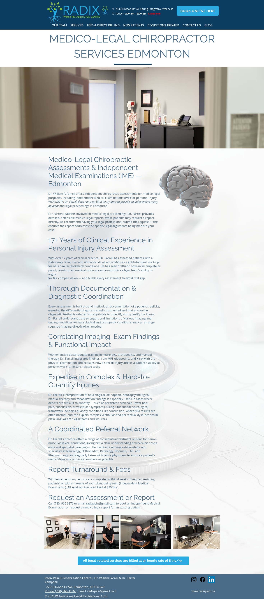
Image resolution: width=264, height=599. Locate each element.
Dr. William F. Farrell (61, 194)
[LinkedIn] (211, 579)
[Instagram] (193, 579)
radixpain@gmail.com (100, 503)
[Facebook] (202, 579)
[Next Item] (214, 532)
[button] (59, 25)
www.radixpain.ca (203, 591)
